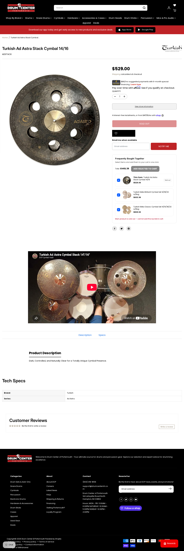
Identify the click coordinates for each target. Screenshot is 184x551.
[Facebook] (114, 228)
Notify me (164, 146)
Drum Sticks (130, 17)
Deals (96, 22)
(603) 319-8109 (89, 482)
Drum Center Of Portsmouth (33, 539)
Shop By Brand (14, 17)
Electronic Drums (18, 499)
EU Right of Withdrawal (18, 547)
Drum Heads (115, 17)
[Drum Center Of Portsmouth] (21, 7)
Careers (50, 486)
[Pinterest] (128, 228)
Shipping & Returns (55, 499)
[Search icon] (144, 8)
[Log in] (168, 7)
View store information (144, 106)
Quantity (116, 91)
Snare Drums (43, 17)
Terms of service (46, 541)
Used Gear (15, 520)
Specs (102, 335)
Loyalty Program (53, 512)
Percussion (147, 17)
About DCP (51, 482)
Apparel (87, 22)
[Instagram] (131, 499)
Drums (29, 17)
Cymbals (59, 17)
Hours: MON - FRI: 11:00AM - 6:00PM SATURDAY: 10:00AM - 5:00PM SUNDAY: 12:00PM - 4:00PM (95, 507)
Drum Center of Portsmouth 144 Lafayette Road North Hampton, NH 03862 (95, 496)
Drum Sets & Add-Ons (20, 482)
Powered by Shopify (53, 539)
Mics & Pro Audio (166, 17)
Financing (50, 503)
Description (85, 335)
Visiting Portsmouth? (55, 507)
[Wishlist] (174, 5)
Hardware (73, 17)
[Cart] (174, 10)
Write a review (166, 427)
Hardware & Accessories (21, 503)
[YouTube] (135, 499)
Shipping (116, 74)
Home (5, 37)
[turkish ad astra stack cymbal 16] (54, 119)
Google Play (147, 29)
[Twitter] (121, 228)
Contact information (34, 544)
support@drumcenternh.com (95, 487)
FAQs (48, 494)
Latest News (51, 490)
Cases (13, 512)
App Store (126, 29)
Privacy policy (30, 541)
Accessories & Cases (93, 17)
